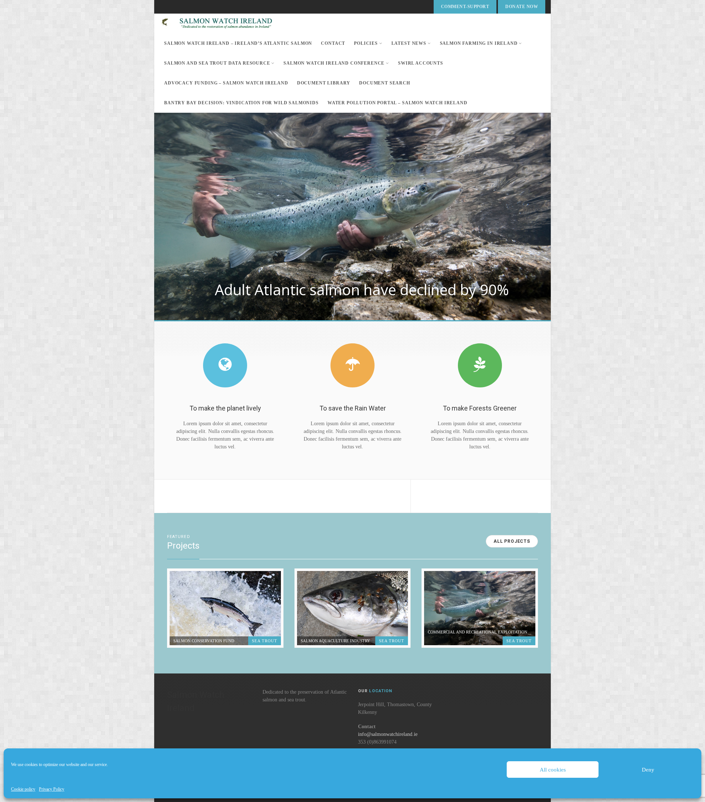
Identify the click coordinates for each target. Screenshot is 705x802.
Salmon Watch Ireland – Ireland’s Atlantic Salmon (238, 43)
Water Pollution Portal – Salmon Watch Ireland (397, 102)
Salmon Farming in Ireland (479, 43)
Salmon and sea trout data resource (217, 63)
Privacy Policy (51, 789)
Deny (648, 770)
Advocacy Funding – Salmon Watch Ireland (226, 83)
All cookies (553, 770)
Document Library (323, 83)
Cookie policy (23, 789)
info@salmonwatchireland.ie (387, 734)
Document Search (384, 83)
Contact (333, 43)
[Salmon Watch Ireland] (226, 23)
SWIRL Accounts (420, 63)
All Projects (512, 541)
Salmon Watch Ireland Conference (333, 63)
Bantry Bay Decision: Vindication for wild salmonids (241, 102)
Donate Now (521, 6)
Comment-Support (465, 6)
